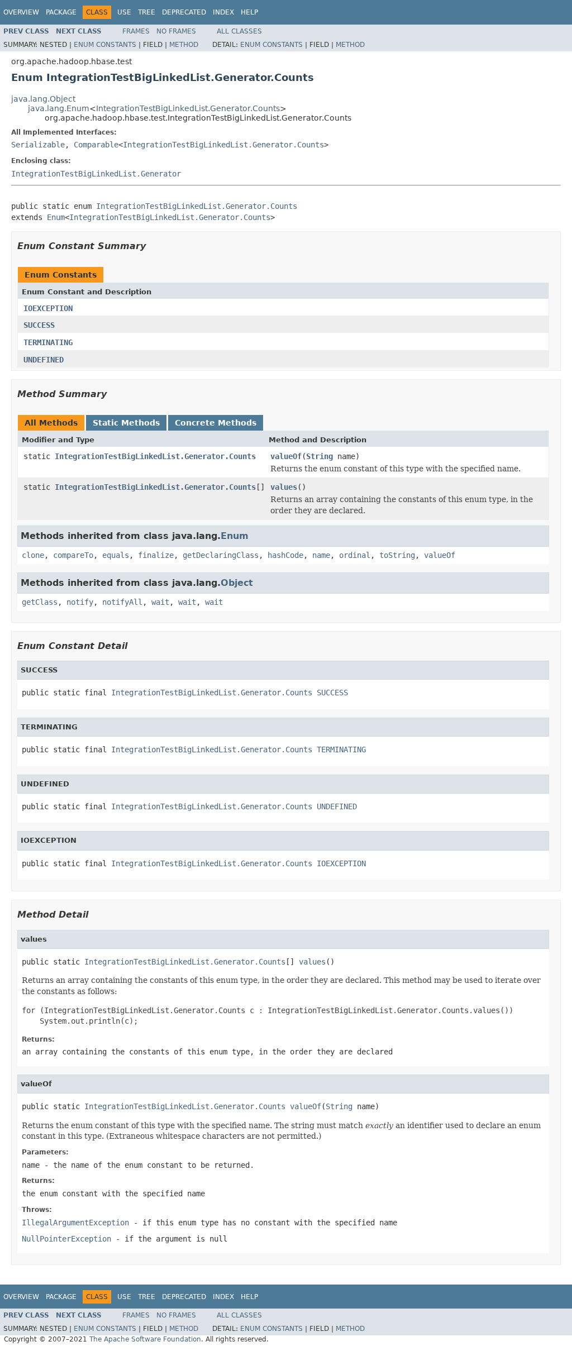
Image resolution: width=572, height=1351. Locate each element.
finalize (156, 555)
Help (249, 12)
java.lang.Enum (58, 108)
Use (124, 12)
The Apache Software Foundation (145, 1339)
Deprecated (184, 12)
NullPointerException (66, 1238)
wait (160, 602)
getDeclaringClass (221, 555)
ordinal (354, 555)
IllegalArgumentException (75, 1222)
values (283, 487)
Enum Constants (105, 45)
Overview (21, 12)
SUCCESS (39, 325)
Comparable (96, 144)
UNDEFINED (43, 359)
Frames (136, 31)
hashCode (285, 555)
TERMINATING (48, 342)
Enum (56, 217)
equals (115, 555)
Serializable (38, 144)
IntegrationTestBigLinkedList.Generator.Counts (188, 108)
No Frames (176, 31)
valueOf (286, 456)
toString (397, 555)
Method (183, 45)
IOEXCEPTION (48, 308)
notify (79, 602)
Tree (146, 12)
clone (33, 555)
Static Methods (126, 422)
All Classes (239, 31)
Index (223, 12)
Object (237, 582)
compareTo (73, 555)
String (319, 456)
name (321, 555)
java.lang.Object (43, 98)
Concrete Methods (215, 422)
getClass (40, 602)
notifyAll (122, 602)
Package (61, 12)
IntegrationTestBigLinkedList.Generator (96, 173)
